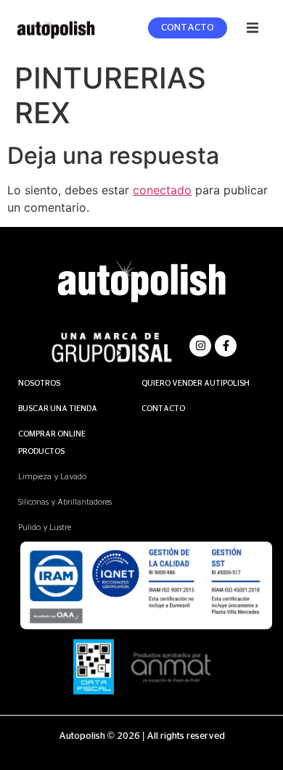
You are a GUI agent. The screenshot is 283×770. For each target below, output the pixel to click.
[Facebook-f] (226, 346)
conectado (162, 190)
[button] (252, 28)
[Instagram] (200, 346)
